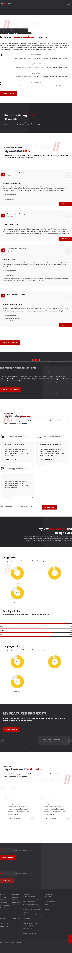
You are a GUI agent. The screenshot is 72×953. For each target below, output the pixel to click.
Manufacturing (49, 899)
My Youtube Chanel (10, 389)
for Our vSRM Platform (29, 926)
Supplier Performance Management (32, 909)
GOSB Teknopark (27, 928)
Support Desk (27, 921)
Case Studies (4, 926)
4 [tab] (44, 749)
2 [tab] (40, 749)
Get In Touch (8, 858)
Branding (46, 742)
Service (47, 909)
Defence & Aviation (50, 901)
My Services (49, 507)
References (3, 918)
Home (1, 892)
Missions (15, 897)
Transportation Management (30, 904)
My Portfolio (8, 93)
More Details (10, 459)
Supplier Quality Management (31, 907)
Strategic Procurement (29, 896)
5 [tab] (46, 749)
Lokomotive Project (52, 739)
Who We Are (15, 894)
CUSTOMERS (3, 900)
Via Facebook (14, 818)
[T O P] (70, 939)
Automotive (48, 896)
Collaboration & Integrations (30, 915)
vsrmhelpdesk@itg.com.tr (30, 933)
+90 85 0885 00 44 (28, 931)
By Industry (48, 894)
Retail (46, 904)
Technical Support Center (30, 923)
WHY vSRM (3, 897)
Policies (14, 900)
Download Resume (10, 343)
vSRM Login (26, 918)
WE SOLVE (2, 894)
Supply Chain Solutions (29, 901)
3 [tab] (42, 749)
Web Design (53, 742)
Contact (16, 921)
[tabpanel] (54, 740)
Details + (65, 203)
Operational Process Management (32, 899)
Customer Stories (5, 923)
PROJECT (2, 908)
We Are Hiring (16, 902)
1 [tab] (38, 749)
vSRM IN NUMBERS (5, 905)
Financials (25, 912)
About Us (15, 892)
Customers (3, 921)
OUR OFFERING (4, 902)
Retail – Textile (48, 907)
